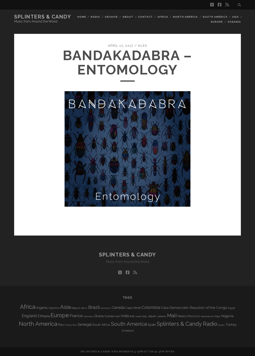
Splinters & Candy (42, 17)
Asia (235, 16)
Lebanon (161, 316)
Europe (217, 21)
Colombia (151, 307)
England (29, 315)
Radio (95, 16)
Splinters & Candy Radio (187, 324)
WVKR (169, 351)
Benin (84, 308)
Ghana (99, 316)
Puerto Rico (71, 325)
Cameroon (105, 308)
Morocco (194, 316)
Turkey (231, 325)
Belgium (76, 308)
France (76, 315)
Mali (172, 315)
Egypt (231, 307)
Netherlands (207, 316)
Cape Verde (133, 307)
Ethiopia (44, 316)
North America (185, 16)
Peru (61, 325)
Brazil (94, 307)
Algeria (41, 308)
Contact (145, 16)
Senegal (85, 324)
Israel (138, 316)
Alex (142, 46)
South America (215, 16)
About (128, 16)
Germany (88, 316)
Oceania (234, 21)
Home (81, 16)
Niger (217, 316)
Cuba (165, 308)
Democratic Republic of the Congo (198, 307)
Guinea (109, 316)
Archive (111, 16)
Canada (118, 307)
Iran (132, 316)
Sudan (221, 325)
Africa (162, 16)
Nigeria (227, 316)
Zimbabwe (128, 330)
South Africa (101, 325)
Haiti (117, 316)
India (125, 316)
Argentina (53, 308)
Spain (152, 325)
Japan (152, 316)
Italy (144, 316)
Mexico (182, 316)
